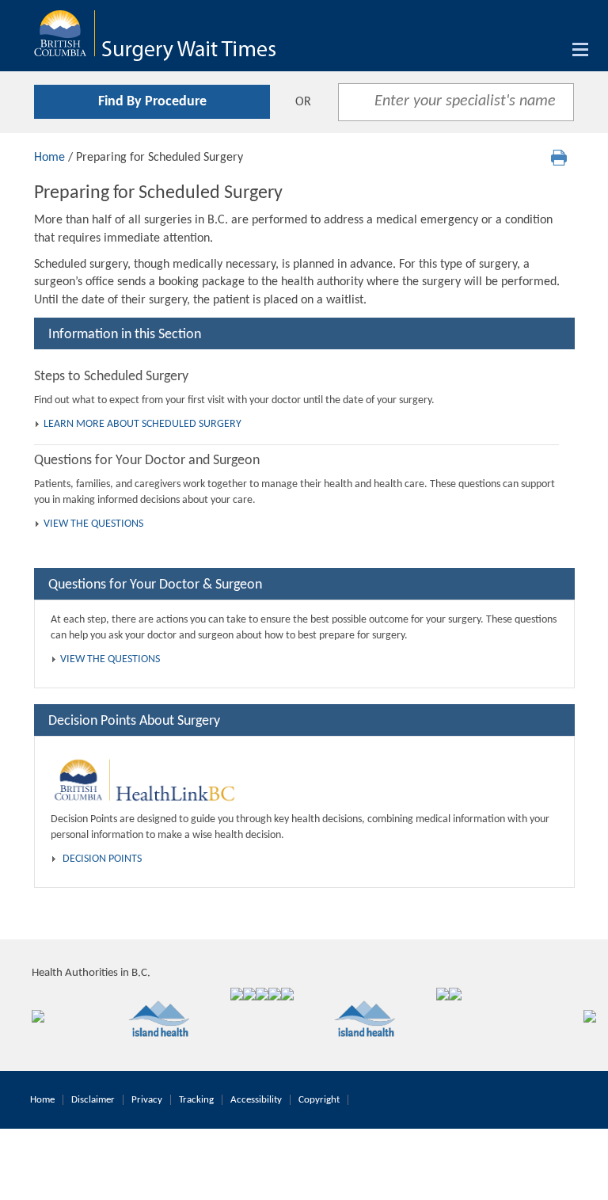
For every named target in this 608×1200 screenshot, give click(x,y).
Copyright (319, 1100)
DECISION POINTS (102, 859)
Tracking (196, 1100)
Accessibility (256, 1100)
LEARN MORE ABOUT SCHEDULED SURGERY (142, 424)
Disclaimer (93, 1100)
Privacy (146, 1100)
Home (49, 157)
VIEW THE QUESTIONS (93, 524)
